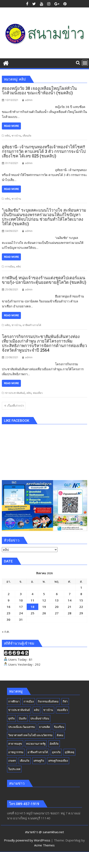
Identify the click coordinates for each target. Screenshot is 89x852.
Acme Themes (44, 845)
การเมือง (9, 266)
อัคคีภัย (54, 743)
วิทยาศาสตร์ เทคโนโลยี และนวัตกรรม (30, 735)
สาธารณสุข (15, 743)
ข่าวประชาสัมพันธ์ (15, 393)
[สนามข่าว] (5, 62)
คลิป (7, 135)
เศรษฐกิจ (39, 760)
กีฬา (65, 701)
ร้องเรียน (59, 727)
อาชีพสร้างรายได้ (32, 325)
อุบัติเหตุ (69, 752)
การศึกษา (13, 701)
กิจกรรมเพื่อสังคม (48, 701)
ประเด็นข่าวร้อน (39, 718)
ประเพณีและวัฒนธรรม (21, 727)
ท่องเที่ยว (38, 393)
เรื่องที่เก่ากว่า (15, 405)
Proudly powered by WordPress (27, 840)
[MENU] (85, 63)
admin (28, 100)
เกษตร (12, 760)
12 (44, 600)
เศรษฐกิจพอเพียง (58, 760)
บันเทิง (22, 718)
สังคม (60, 735)
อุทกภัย (56, 752)
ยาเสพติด (44, 727)
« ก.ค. (6, 631)
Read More (11, 125)
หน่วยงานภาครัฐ (36, 743)
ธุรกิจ (11, 718)
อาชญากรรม (15, 752)
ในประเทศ (14, 769)
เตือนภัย (27, 135)
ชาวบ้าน (16, 135)
